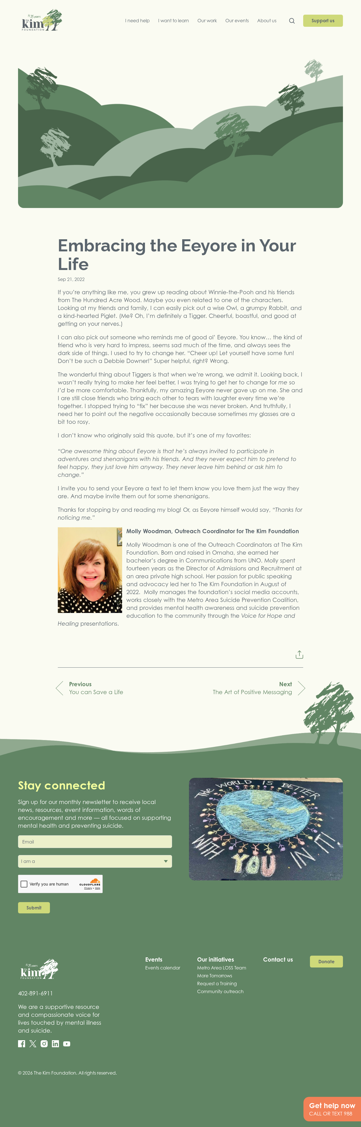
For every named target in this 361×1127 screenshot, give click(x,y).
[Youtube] (66, 1043)
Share (299, 654)
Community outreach (220, 991)
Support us (323, 20)
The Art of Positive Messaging (252, 688)
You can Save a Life (96, 688)
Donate (326, 961)
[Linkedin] (55, 1043)
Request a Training (217, 983)
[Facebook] (21, 1043)
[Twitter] (32, 1043)
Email (28, 842)
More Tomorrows (214, 975)
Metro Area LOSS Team (221, 968)
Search (292, 22)
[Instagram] (44, 1043)
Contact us (278, 959)
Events (153, 959)
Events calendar (162, 968)
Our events (237, 20)
